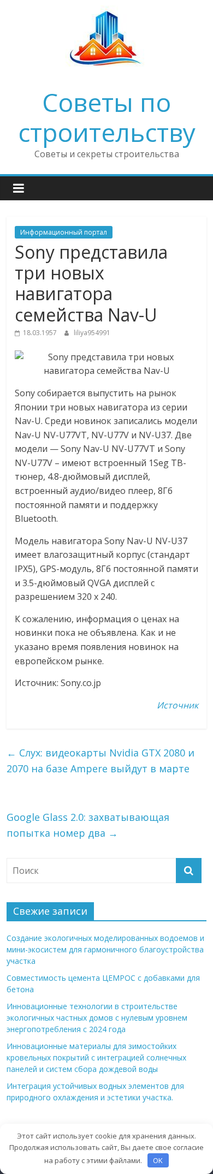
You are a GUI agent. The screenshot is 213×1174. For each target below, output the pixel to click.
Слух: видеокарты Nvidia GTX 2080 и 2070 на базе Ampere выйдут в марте (100, 760)
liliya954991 (92, 332)
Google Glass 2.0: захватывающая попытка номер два (88, 825)
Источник (177, 705)
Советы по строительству (107, 117)
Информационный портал (63, 232)
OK (158, 1160)
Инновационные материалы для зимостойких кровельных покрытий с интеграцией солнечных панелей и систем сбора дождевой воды (96, 1057)
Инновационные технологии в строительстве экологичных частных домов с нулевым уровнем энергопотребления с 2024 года (97, 1017)
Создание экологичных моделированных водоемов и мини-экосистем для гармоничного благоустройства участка (105, 949)
